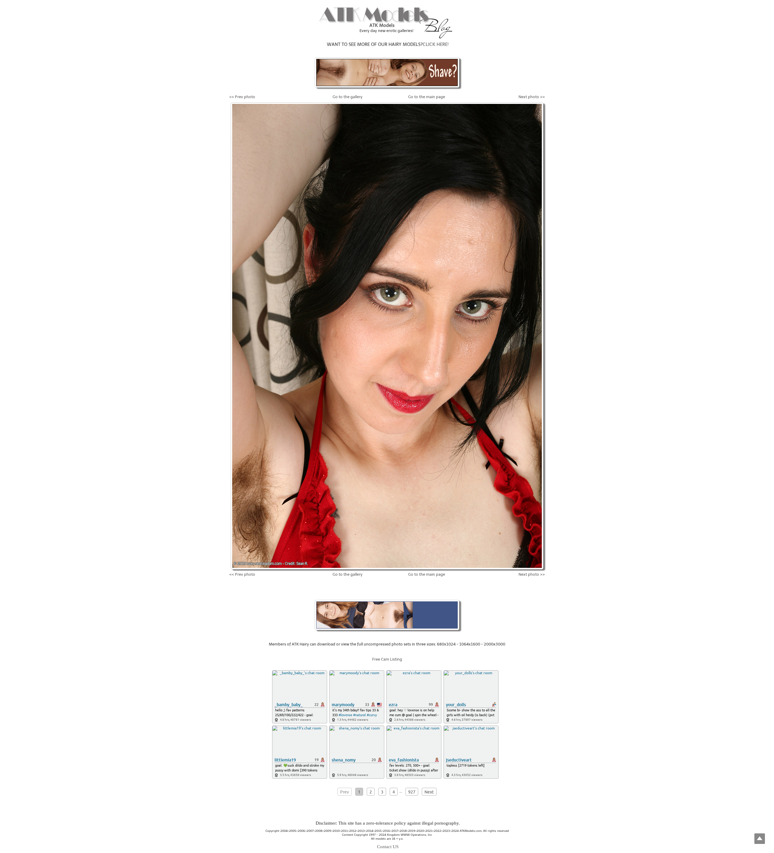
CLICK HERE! (436, 44)
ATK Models (382, 25)
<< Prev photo (242, 97)
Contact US (387, 846)
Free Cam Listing (387, 659)
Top (759, 838)
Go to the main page (426, 97)
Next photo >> (532, 97)
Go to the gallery (348, 97)
